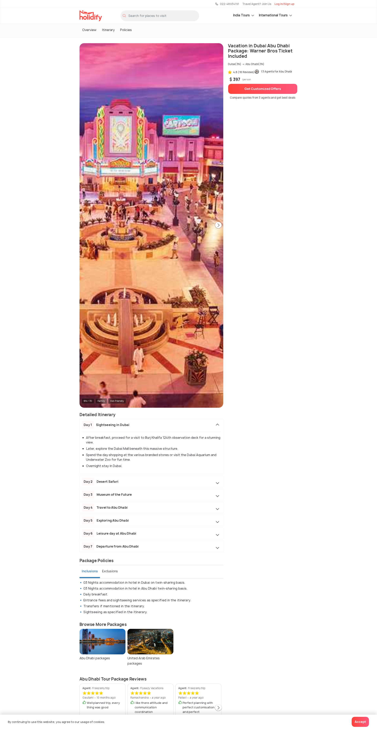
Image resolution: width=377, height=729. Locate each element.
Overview (89, 30)
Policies (126, 30)
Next (218, 225)
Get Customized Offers (262, 89)
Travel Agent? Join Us (256, 4)
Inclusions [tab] (90, 571)
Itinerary (108, 30)
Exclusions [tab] (110, 571)
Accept (360, 722)
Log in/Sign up (284, 4)
